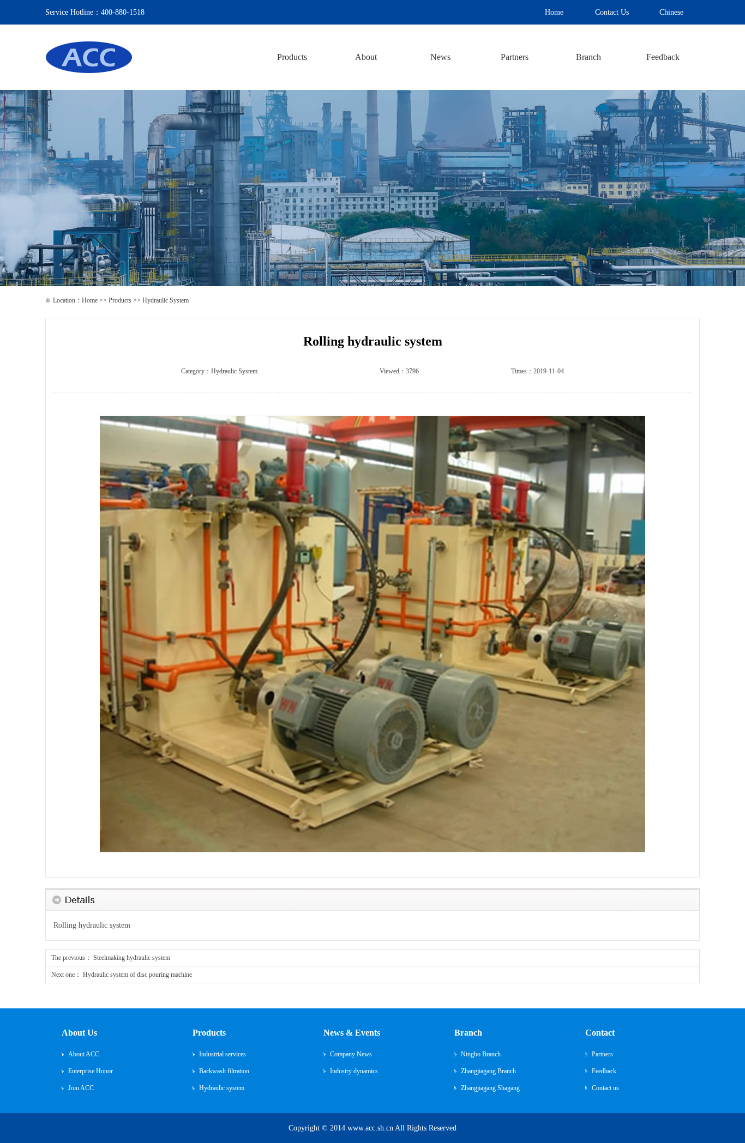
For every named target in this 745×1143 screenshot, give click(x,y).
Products (120, 300)
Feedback (604, 1071)
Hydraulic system (221, 1088)
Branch (468, 1032)
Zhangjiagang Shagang (490, 1088)
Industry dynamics (354, 1071)
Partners (602, 1054)
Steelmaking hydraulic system (131, 957)
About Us (79, 1032)
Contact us (605, 1088)
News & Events (351, 1032)
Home (90, 300)
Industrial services (222, 1054)
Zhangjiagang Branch (488, 1071)
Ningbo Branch (481, 1054)
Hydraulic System (234, 371)
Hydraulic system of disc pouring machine (137, 974)
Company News (351, 1054)
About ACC (83, 1054)
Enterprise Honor (90, 1071)
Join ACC (81, 1088)
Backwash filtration (224, 1071)
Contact (600, 1032)
